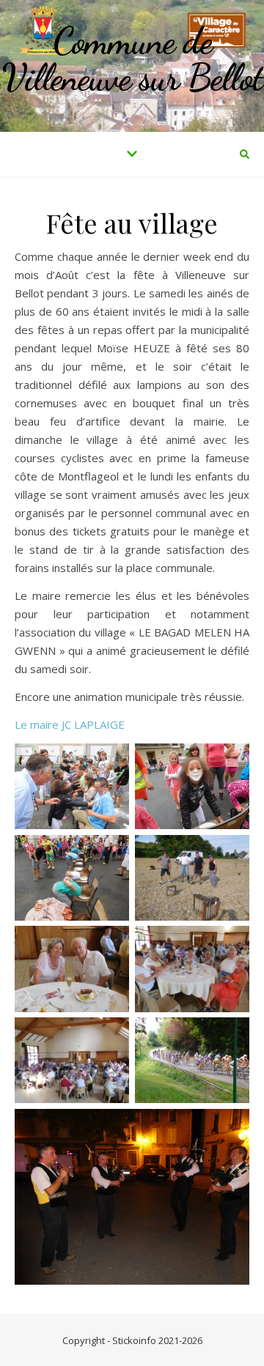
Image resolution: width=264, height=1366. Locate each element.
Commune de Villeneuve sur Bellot (132, 59)
